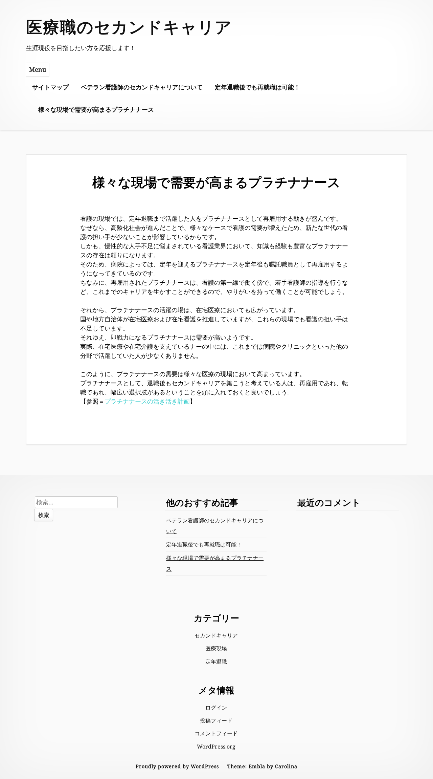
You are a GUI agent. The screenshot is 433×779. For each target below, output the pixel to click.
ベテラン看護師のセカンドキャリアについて (142, 87)
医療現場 (216, 648)
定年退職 (216, 661)
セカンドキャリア (216, 635)
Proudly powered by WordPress (177, 766)
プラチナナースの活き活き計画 (147, 401)
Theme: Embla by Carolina (262, 766)
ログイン (216, 707)
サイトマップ (50, 87)
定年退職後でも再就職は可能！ (257, 87)
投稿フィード (216, 720)
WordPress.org (216, 746)
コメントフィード (216, 733)
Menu (37, 69)
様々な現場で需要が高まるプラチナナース (96, 109)
